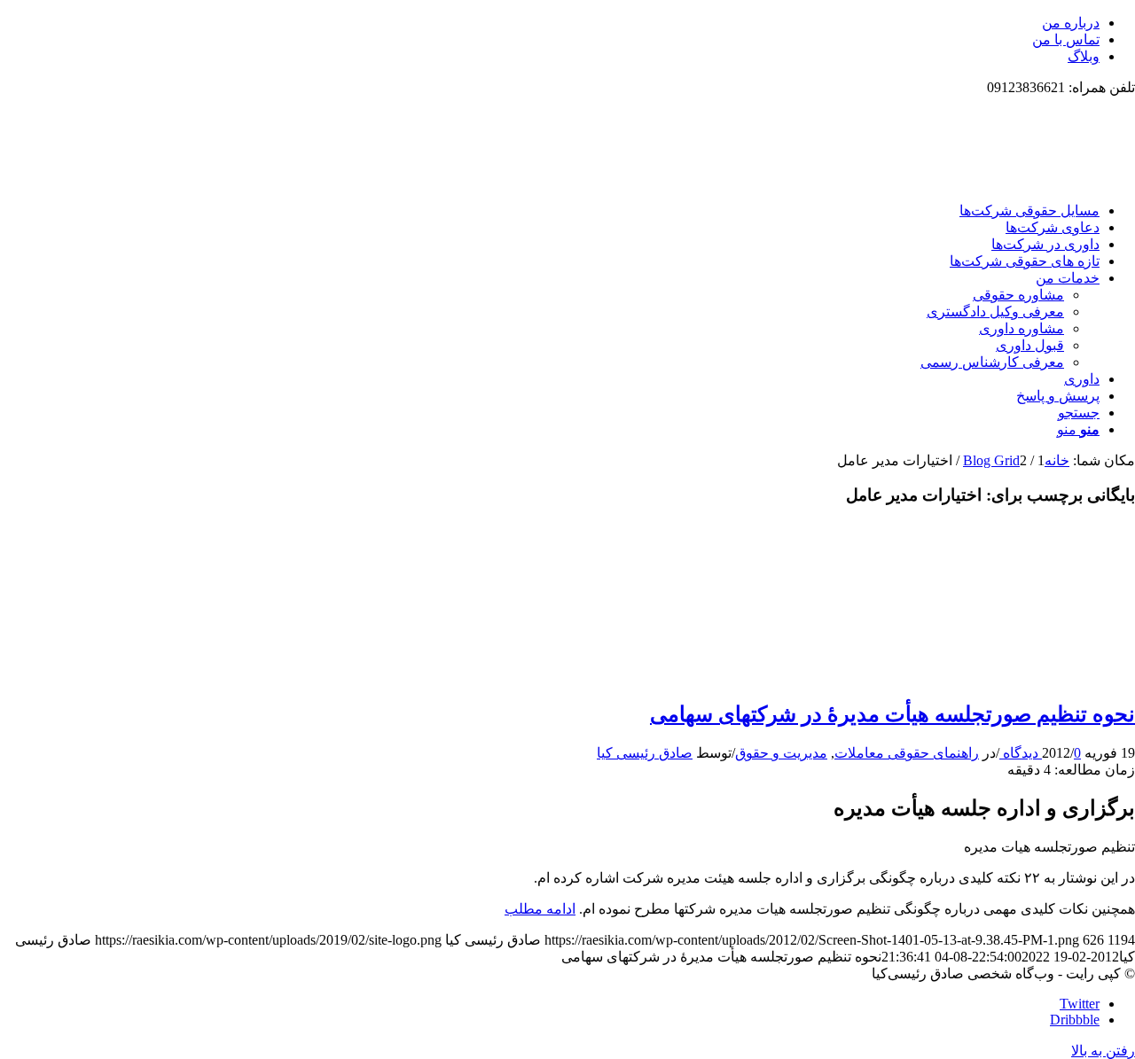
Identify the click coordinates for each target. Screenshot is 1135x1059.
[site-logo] (1002, 179)
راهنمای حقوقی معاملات (906, 752)
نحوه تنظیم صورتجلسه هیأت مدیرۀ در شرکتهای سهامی (892, 714)
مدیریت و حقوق (781, 752)
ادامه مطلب (540, 908)
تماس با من (1066, 39)
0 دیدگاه (1040, 752)
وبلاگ (1084, 56)
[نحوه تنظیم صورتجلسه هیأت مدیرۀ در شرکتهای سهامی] (1055, 675)
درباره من (1071, 22)
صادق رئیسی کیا (645, 752)
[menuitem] (550, 22)
